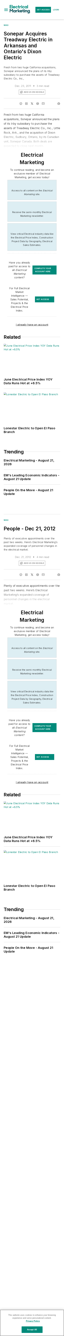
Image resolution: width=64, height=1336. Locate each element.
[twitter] (32, 103)
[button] (6, 9)
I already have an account (32, 324)
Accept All (32, 1329)
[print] (58, 103)
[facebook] (20, 103)
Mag (6, 25)
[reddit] (37, 103)
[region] (32, 1323)
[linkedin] (26, 103)
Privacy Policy (33, 1321)
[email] (43, 103)
